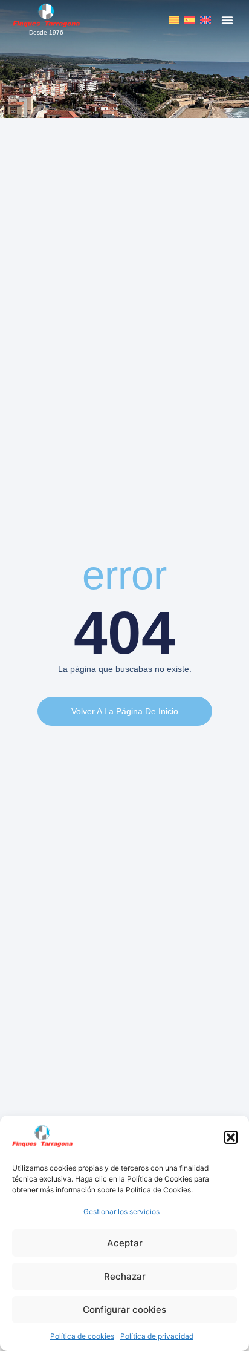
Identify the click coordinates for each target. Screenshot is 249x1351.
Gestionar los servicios (121, 1211)
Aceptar (125, 1243)
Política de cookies (82, 1336)
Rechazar (125, 1276)
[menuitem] (174, 19)
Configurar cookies (124, 1309)
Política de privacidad (156, 1336)
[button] (231, 1137)
